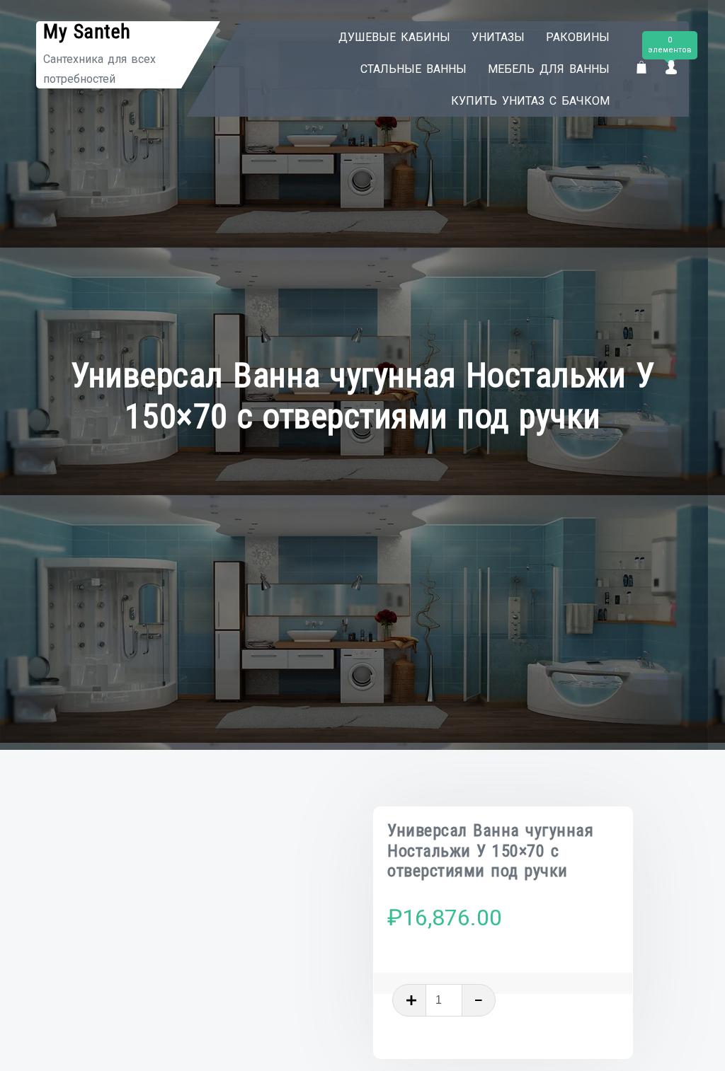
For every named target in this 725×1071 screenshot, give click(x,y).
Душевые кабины (394, 37)
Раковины (578, 37)
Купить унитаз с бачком (530, 101)
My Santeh (87, 31)
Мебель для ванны (549, 69)
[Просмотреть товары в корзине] (641, 68)
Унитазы (498, 37)
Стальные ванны (413, 69)
